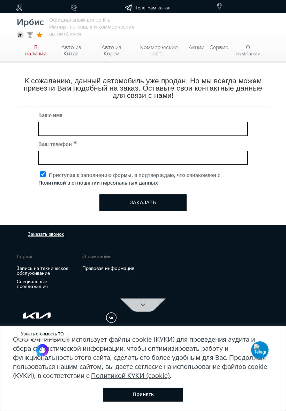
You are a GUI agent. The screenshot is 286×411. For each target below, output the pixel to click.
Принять (143, 394)
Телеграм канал (152, 8)
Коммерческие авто (159, 48)
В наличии (35, 48)
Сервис (219, 47)
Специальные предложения (32, 284)
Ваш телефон (55, 144)
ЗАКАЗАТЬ (143, 203)
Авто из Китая (71, 48)
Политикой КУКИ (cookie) (130, 376)
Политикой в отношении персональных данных (98, 183)
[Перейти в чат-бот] (260, 350)
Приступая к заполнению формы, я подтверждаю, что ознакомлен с (129, 179)
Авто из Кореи (111, 48)
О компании (248, 48)
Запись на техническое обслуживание (42, 271)
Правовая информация (108, 268)
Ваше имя (50, 115)
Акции (196, 47)
